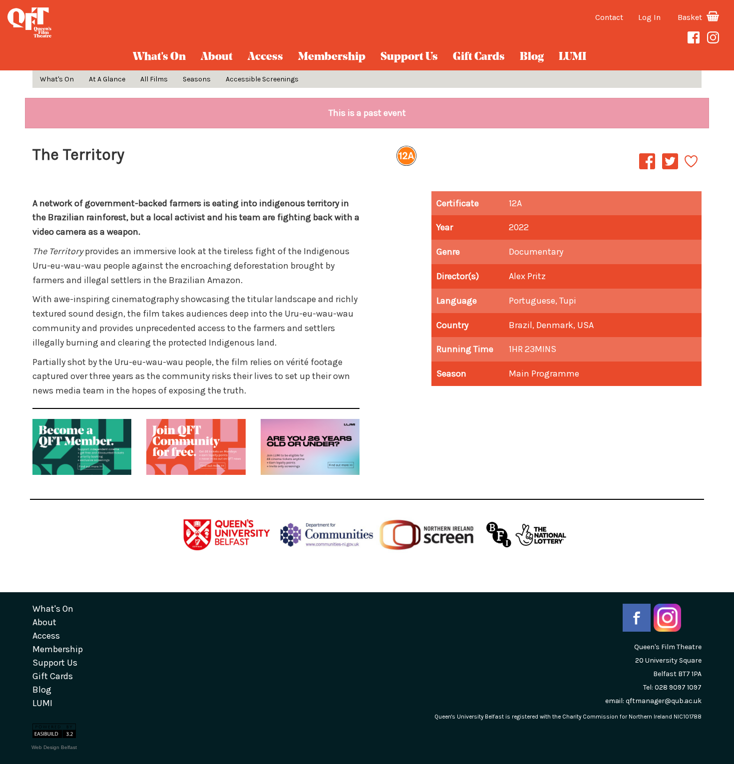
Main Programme (544, 373)
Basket (691, 17)
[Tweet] (670, 168)
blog (532, 57)
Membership (332, 57)
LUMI (572, 57)
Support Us (409, 57)
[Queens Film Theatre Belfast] (122, 22)
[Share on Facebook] (647, 168)
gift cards (479, 57)
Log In (649, 17)
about (217, 57)
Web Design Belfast (54, 747)
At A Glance (107, 79)
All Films (154, 79)
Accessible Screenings (262, 79)
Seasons (197, 79)
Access (265, 57)
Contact (609, 17)
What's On (159, 57)
